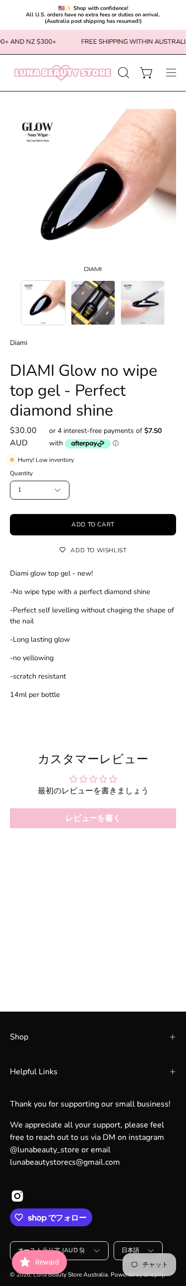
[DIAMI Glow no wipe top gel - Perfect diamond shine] (43, 302)
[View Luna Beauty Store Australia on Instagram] (17, 1196)
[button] (122, 73)
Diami (18, 342)
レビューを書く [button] (93, 818)
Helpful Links (34, 1071)
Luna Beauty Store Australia (70, 1275)
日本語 (131, 1250)
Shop (19, 1036)
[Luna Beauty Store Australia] (62, 73)
